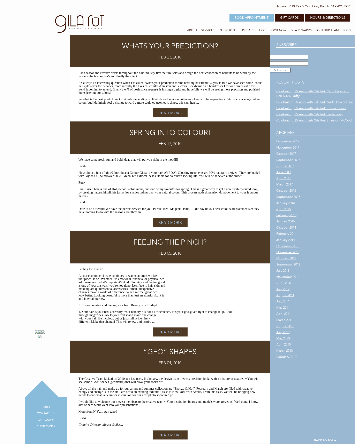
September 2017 (288, 160)
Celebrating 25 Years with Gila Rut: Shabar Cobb (311, 108)
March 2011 (284, 320)
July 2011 (282, 301)
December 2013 (287, 246)
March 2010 (284, 350)
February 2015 (286, 215)
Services (207, 30)
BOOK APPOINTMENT (252, 17)
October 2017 (286, 153)
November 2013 (287, 252)
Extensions (227, 30)
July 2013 (282, 270)
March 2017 (284, 184)
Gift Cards (46, 420)
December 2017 (287, 141)
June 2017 (283, 172)
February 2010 (286, 357)
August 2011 (285, 295)
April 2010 (283, 344)
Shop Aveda (46, 426)
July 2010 (282, 332)
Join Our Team (327, 30)
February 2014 (286, 233)
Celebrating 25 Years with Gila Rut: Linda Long (309, 114)
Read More (170, 113)
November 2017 (287, 147)
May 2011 (283, 307)
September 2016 (288, 197)
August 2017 (285, 166)
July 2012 (282, 289)
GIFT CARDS (289, 17)
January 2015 (285, 221)
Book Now (278, 30)
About (192, 30)
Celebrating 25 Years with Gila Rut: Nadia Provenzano (314, 102)
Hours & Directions (327, 17)
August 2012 (285, 283)
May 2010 (283, 338)
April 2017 (283, 178)
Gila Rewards (301, 30)
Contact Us (46, 413)
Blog (347, 30)
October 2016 (286, 190)
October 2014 (286, 227)
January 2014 (285, 240)
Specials (247, 30)
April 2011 (283, 313)
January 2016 (285, 203)
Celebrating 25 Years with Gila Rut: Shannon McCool (314, 120)
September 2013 (288, 264)
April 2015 (283, 209)
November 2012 (287, 277)
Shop (261, 30)
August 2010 (285, 326)
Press (46, 407)
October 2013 (286, 258)
